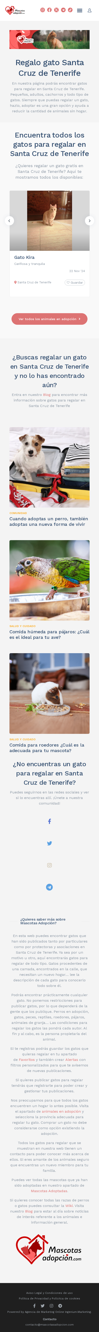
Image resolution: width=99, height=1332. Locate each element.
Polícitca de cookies (66, 1298)
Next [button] (89, 220)
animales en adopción (61, 1111)
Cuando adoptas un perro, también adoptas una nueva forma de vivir (48, 521)
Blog (47, 394)
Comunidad (18, 513)
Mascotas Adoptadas (49, 1191)
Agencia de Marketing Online (44, 1312)
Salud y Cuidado (22, 626)
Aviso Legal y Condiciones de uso (49, 1293)
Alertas (71, 1059)
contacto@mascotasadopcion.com (49, 1324)
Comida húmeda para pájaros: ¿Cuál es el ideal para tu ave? (49, 634)
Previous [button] (9, 220)
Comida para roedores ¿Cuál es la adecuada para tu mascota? (46, 747)
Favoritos (27, 1059)
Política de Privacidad (34, 1298)
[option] (49, 243)
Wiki (69, 1205)
